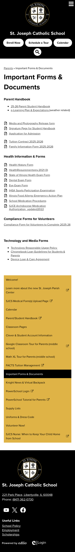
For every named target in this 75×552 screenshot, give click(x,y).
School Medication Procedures (27, 200)
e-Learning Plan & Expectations (30, 110)
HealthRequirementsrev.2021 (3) (28, 170)
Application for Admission (24, 133)
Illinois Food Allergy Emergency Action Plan (35, 195)
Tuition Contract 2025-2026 (26, 141)
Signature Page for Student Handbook (32, 128)
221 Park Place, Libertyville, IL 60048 (27, 495)
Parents (8, 68)
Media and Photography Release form (32, 123)
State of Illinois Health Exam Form (29, 175)
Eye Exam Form (18, 185)
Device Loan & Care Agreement (30, 259)
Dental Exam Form (20, 180)
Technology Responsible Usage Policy (34, 248)
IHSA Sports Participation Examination (32, 190)
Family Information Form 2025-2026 (31, 146)
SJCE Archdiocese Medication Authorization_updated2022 (27, 207)
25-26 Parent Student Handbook (30, 106)
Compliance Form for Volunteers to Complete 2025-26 (37, 224)
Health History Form (21, 164)
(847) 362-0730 (23, 499)
